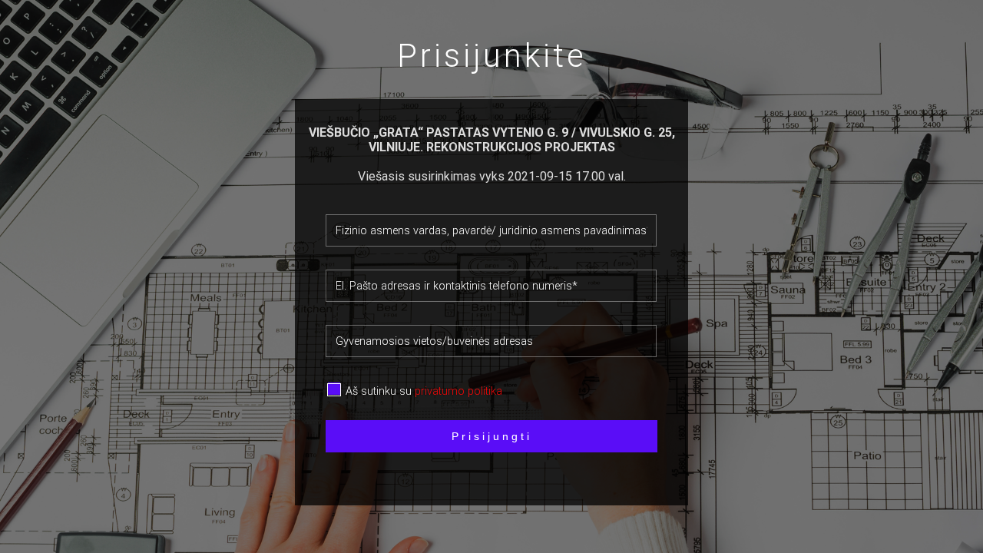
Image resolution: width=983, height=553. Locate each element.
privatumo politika (458, 391)
